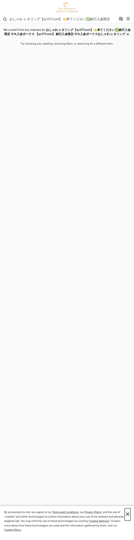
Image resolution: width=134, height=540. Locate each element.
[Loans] (121, 19)
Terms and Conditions (65, 512)
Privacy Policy (93, 512)
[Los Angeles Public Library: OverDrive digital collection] (67, 7)
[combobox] (59, 19)
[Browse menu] (128, 19)
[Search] (5, 19)
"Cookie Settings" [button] (98, 521)
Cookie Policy (12, 530)
